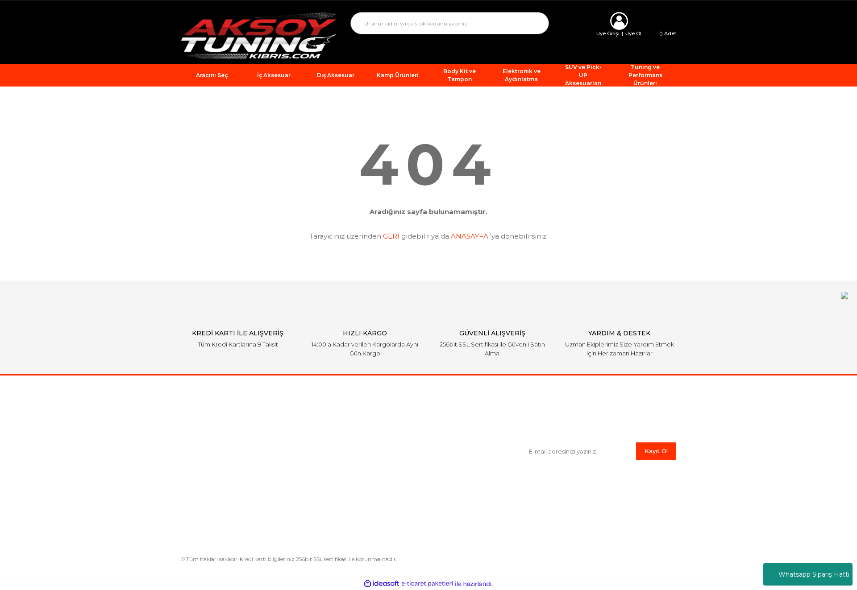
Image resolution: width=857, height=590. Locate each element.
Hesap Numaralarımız (468, 492)
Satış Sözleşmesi (461, 423)
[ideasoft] (381, 584)
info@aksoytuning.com (237, 442)
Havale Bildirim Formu (469, 506)
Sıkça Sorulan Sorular (383, 450)
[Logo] (259, 35)
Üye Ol (633, 33)
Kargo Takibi (369, 464)
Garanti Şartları (457, 478)
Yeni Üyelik (366, 478)
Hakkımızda (368, 423)
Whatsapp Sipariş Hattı (813, 574)
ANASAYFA (469, 236)
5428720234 (231, 425)
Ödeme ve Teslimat (465, 437)
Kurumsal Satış (373, 437)
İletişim (361, 492)
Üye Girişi (608, 33)
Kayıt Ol (656, 450)
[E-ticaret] (427, 584)
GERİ (391, 236)
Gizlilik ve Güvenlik (463, 450)
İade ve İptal (454, 464)
